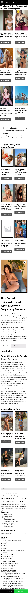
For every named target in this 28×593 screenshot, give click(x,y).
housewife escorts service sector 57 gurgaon (12, 338)
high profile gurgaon (11, 506)
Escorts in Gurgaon (7, 514)
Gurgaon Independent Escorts (10, 521)
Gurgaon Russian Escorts (8, 525)
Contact (5, 548)
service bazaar (11, 508)
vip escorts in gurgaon (22, 508)
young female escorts (4, 510)
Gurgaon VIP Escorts (7, 526)
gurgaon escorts (7, 498)
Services (5, 545)
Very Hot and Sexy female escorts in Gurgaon (14, 588)
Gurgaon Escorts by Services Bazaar (15, 136)
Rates (4, 547)
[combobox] (14, 533)
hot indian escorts (20, 506)
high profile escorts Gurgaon (19, 504)
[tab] (6, 346)
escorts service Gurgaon (13, 327)
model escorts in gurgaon (5, 508)
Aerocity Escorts (7, 542)
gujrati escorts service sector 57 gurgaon (16, 336)
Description (6, 346)
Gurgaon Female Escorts (8, 519)
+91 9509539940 (7, 591)
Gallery (4, 543)
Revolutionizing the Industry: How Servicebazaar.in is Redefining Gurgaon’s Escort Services (13, 578)
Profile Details (5, 42)
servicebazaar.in (16, 508)
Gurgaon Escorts (10, 128)
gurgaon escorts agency (18, 498)
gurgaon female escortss (10, 504)
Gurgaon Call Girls (7, 516)
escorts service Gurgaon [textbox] (13, 533)
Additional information (18, 346)
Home (3, 136)
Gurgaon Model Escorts (8, 523)
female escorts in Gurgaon (11, 496)
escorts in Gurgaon (11, 494)
